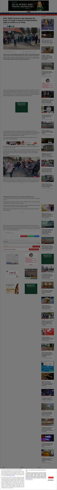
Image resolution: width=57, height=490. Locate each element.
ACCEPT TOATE (51, 477)
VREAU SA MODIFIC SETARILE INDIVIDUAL (51, 480)
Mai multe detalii (12, 475)
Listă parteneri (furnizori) (29, 479)
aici (11, 483)
